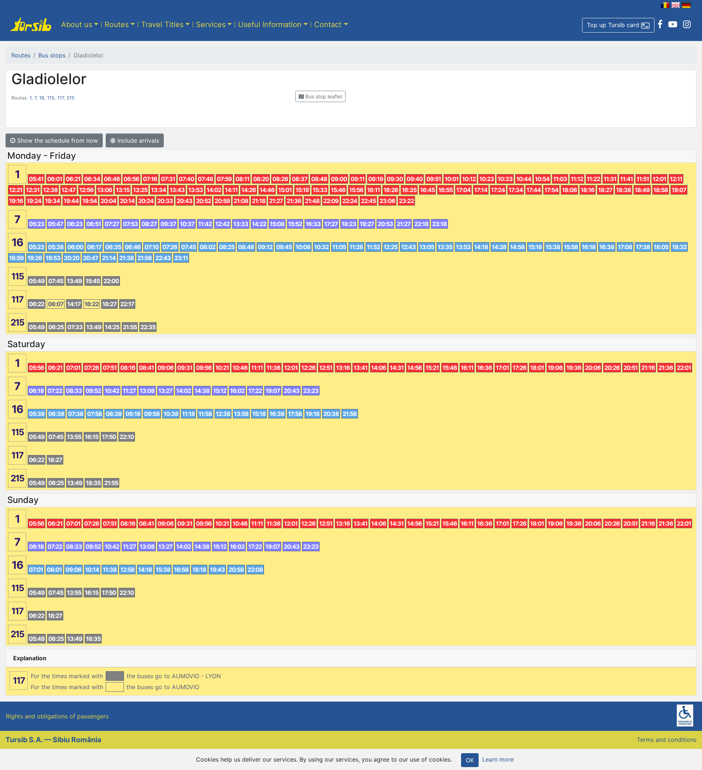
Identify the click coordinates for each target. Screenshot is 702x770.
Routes (117, 24)
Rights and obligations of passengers (57, 716)
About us (76, 24)
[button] (618, 25)
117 (60, 98)
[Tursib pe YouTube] (672, 24)
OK (470, 760)
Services (211, 24)
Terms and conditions (667, 739)
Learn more (498, 759)
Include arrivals (137, 140)
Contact (327, 24)
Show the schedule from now (56, 140)
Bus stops (51, 55)
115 (50, 98)
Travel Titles (162, 24)
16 (41, 98)
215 (71, 98)
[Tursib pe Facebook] (659, 24)
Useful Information (270, 24)
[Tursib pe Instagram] (687, 24)
